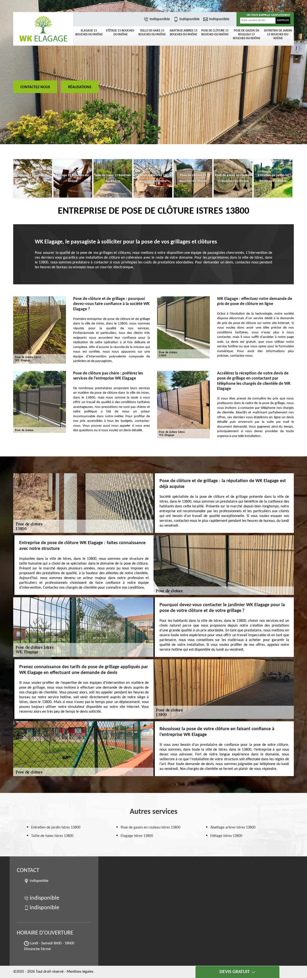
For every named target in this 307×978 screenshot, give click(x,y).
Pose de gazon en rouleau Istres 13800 (150, 827)
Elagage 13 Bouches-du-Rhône (89, 32)
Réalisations (79, 87)
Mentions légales (80, 972)
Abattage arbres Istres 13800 (232, 827)
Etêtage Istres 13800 (226, 836)
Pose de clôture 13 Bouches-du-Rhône (215, 32)
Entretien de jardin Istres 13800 (55, 827)
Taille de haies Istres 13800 (52, 836)
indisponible (160, 19)
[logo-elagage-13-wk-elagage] (43, 29)
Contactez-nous (35, 87)
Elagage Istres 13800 (137, 836)
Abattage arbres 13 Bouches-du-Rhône (183, 32)
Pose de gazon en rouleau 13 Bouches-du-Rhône (246, 34)
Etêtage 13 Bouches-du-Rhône (120, 32)
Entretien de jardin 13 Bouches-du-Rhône (278, 34)
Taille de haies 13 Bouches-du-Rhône (152, 32)
